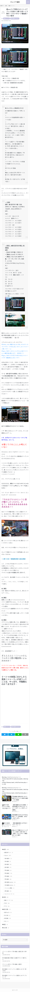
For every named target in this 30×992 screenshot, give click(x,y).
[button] (5, 734)
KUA (6, 921)
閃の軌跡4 (8, 870)
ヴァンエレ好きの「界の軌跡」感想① (12, 965)
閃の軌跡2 (8, 876)
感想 (6, 849)
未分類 (6, 927)
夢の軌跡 (8, 891)
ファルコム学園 (9, 888)
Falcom (7, 855)
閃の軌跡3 (8, 873)
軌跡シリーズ (6, 18)
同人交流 (7, 915)
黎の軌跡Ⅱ (8, 858)
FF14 (6, 906)
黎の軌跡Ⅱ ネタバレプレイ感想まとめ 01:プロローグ (14, 977)
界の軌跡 (8, 861)
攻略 (6, 897)
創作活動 (7, 909)
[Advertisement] (15, 705)
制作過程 (7, 918)
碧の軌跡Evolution (14, 18)
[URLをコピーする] (25, 734)
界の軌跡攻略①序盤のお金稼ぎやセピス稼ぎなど (14, 959)
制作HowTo (8, 912)
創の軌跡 (8, 867)
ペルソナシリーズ (9, 893)
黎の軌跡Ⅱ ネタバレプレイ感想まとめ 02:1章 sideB (14, 971)
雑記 (6, 924)
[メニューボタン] (28, 2)
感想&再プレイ (8, 852)
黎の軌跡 (8, 864)
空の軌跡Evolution (10, 885)
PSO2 (7, 903)
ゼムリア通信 (15, 2)
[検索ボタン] (2, 2)
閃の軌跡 (8, 879)
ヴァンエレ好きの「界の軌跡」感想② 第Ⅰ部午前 (14, 953)
